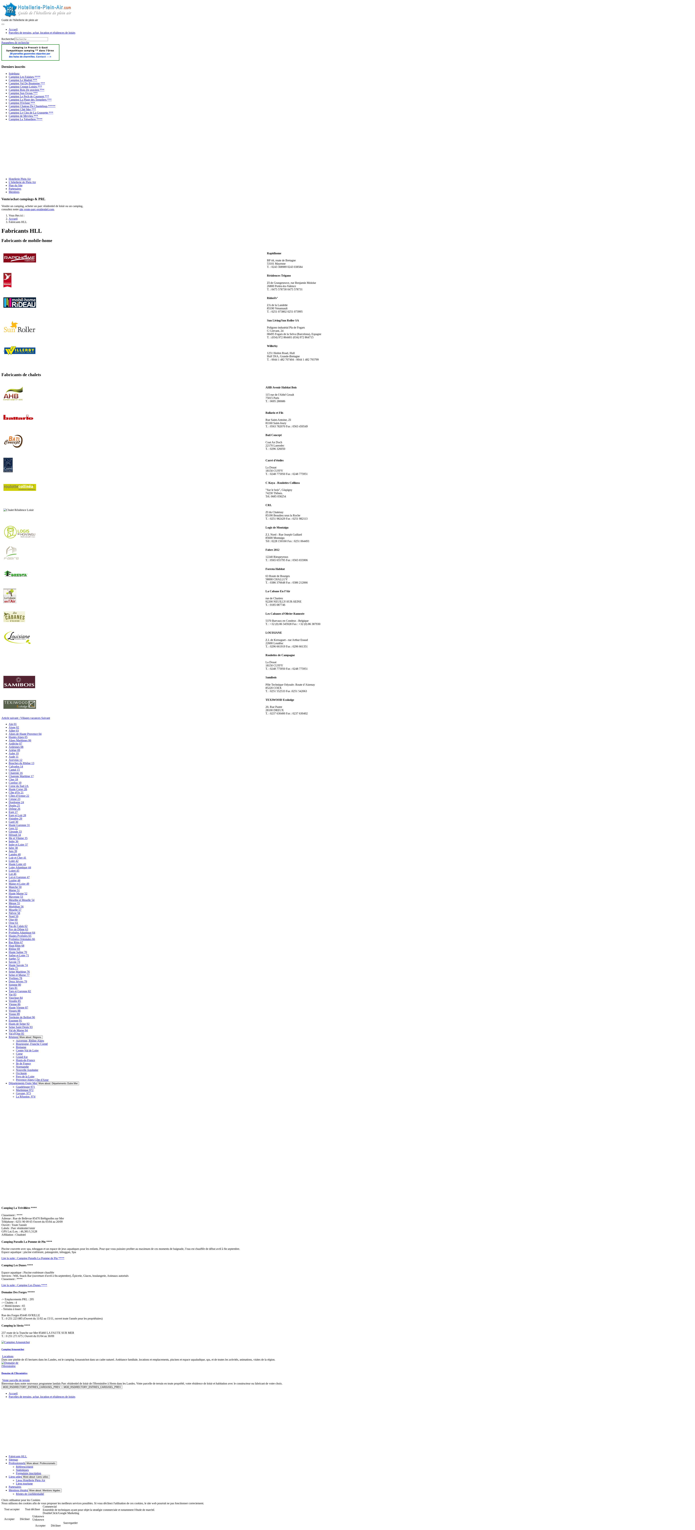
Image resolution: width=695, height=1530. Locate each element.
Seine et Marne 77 (19, 974)
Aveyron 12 (15, 759)
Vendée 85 (15, 1001)
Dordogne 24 (16, 802)
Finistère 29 (15, 818)
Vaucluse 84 (16, 997)
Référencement (24, 1466)
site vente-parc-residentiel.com (36, 209)
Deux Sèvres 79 (18, 981)
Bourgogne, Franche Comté (32, 1043)
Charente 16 (16, 773)
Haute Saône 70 (18, 952)
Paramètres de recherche (15, 42)
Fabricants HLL (18, 1456)
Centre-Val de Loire (27, 1050)
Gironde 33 (15, 831)
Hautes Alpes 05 (18, 737)
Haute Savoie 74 (18, 965)
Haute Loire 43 (17, 864)
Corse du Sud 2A (19, 786)
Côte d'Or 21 (16, 792)
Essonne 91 (15, 1020)
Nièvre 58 (14, 913)
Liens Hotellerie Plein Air (30, 1480)
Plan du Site (15, 185)
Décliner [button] (25, 1519)
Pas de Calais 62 (18, 926)
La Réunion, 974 (25, 1096)
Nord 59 (13, 916)
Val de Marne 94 (18, 1030)
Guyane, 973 (23, 1093)
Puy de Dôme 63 (18, 929)
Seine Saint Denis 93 (21, 1027)
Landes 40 (15, 854)
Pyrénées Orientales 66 (22, 939)
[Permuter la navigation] (2, 24)
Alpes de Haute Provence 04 (25, 733)
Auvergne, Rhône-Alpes (30, 1040)
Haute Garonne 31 (19, 825)
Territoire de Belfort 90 (22, 1017)
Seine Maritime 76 (19, 971)
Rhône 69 (14, 948)
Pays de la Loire (25, 1076)
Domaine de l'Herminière (14, 1373)
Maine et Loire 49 (19, 883)
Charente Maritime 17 (21, 776)
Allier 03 (14, 730)
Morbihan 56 (16, 906)
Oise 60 (13, 919)
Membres (14, 191)
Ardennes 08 (16, 746)
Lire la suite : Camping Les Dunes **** (24, 1285)
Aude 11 (13, 756)
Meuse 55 (14, 903)
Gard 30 (13, 821)
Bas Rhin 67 (16, 942)
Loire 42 (13, 860)
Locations (7, 1356)
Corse (19, 1053)
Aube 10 (14, 753)
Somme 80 (15, 984)
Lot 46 (12, 874)
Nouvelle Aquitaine (27, 1070)
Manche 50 (15, 887)
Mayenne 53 (16, 896)
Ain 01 (13, 724)
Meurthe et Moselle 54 (21, 900)
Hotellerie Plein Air (20, 178)
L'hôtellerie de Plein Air (22, 182)
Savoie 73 (14, 961)
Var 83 (12, 994)
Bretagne (21, 1047)
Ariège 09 (14, 750)
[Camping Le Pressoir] (30, 59)
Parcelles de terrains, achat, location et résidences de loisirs (42, 32)
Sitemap (13, 1459)
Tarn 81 (13, 988)
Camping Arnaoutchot (12, 1349)
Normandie (22, 1066)
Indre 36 (13, 841)
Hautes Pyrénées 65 (20, 935)
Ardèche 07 (15, 743)
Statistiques (22, 1470)
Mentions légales (18, 1490)
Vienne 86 (14, 1004)
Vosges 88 (14, 1010)
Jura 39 (13, 851)
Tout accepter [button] (12, 1509)
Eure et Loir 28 (17, 815)
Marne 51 (14, 890)
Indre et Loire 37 (18, 844)
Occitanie (21, 1073)
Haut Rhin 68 (16, 945)
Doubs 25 (14, 805)
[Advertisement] (110, 149)
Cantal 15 (14, 769)
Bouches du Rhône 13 (21, 763)
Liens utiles (15, 1476)
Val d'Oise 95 (16, 1033)
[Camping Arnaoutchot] (15, 1342)
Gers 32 (13, 828)
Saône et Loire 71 (19, 955)
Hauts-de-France (25, 1060)
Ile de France (23, 1063)
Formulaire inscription (28, 1473)
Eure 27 (13, 812)
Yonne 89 (14, 1014)
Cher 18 (13, 779)
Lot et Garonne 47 (19, 877)
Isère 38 (13, 847)
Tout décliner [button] (32, 1509)
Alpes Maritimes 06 (20, 740)
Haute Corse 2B (18, 789)
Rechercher (7, 39)
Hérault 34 (15, 834)
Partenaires (15, 188)
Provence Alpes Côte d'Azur (32, 1079)
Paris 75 (13, 968)
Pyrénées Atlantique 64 (22, 932)
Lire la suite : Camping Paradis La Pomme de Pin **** (32, 1258)
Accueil (13, 29)
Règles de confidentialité (30, 1493)
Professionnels (17, 1463)
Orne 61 (13, 922)
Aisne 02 (14, 727)
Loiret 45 (14, 870)
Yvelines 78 (15, 978)
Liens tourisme (24, 1483)
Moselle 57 (15, 909)
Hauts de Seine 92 (19, 1023)
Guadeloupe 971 (25, 1086)
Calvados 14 (16, 766)
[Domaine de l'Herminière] (16, 1366)
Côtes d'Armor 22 (19, 795)
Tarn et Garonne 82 (20, 991)
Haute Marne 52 (18, 893)
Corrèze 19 (15, 782)
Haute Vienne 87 (18, 1007)
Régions (13, 1037)
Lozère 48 (14, 880)
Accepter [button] (9, 1519)
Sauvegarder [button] (70, 1522)
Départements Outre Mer (23, 1083)
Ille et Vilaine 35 (18, 838)
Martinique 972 (24, 1090)
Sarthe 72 (14, 958)
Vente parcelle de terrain (16, 1380)
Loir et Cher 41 (17, 857)
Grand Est (22, 1056)
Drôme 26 (14, 808)
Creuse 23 (14, 799)
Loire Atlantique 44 (20, 867)
